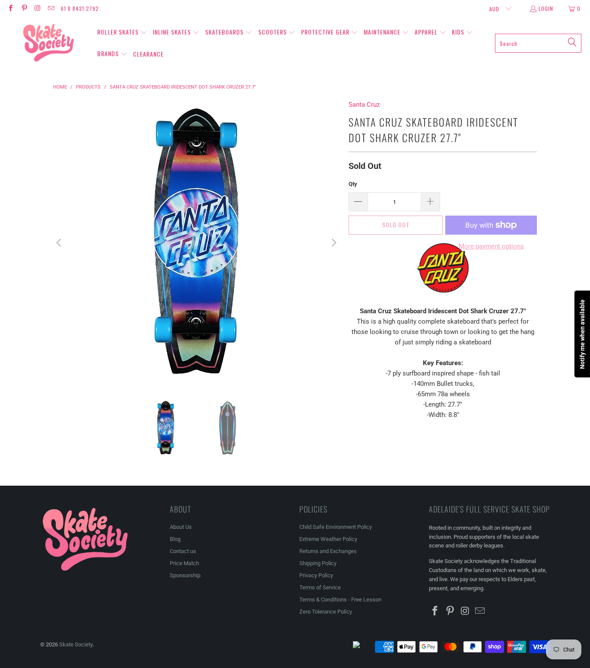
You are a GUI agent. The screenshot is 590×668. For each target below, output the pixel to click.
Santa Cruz (364, 104)
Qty (353, 184)
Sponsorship (185, 575)
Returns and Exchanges (328, 551)
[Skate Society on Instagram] (37, 8)
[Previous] (60, 242)
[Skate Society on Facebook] (10, 8)
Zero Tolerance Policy (325, 611)
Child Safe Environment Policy (335, 527)
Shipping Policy (317, 563)
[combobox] (538, 43)
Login (546, 8)
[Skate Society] (49, 43)
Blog (175, 539)
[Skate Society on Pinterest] (23, 8)
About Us (181, 527)
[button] (122, 32)
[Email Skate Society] (50, 8)
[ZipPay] (363, 646)
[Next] (333, 242)
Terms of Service (320, 587)
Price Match (184, 563)
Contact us (183, 551)
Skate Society (75, 644)
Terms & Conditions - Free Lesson (340, 599)
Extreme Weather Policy (328, 539)
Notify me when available (582, 334)
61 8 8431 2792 (80, 8)
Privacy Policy (316, 575)
